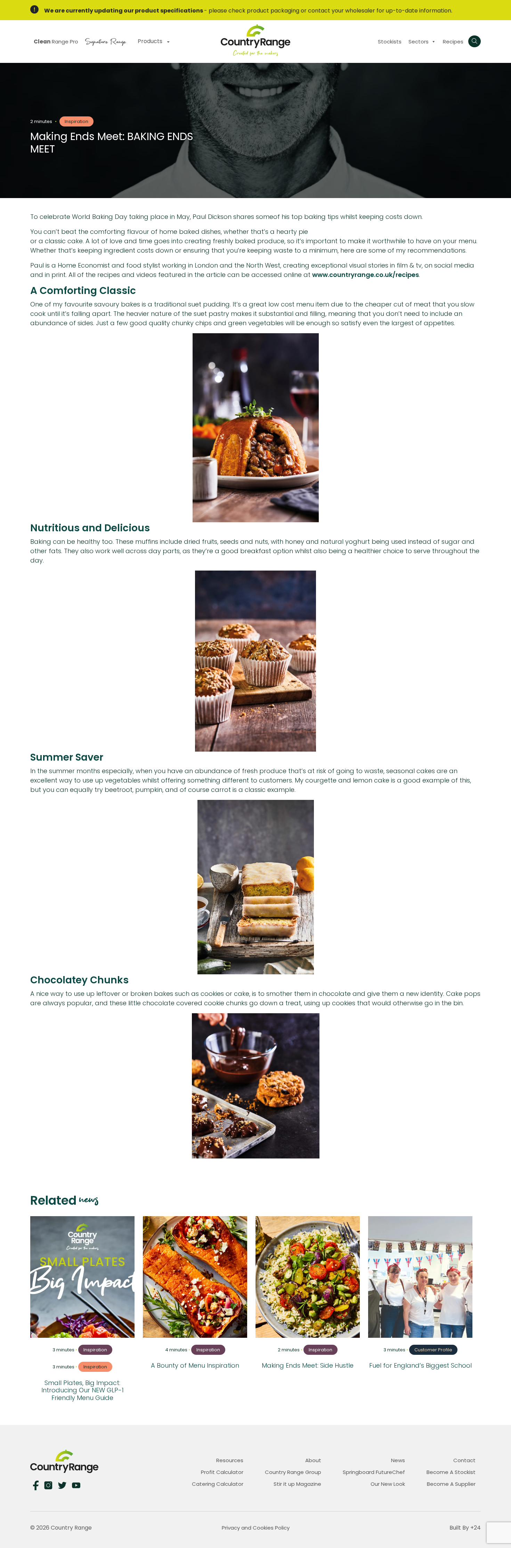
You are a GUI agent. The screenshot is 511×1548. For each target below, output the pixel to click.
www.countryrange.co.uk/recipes (365, 274)
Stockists (390, 41)
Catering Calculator (217, 1484)
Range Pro (56, 41)
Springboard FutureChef (374, 1472)
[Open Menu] (474, 41)
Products (151, 41)
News (398, 1460)
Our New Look (388, 1484)
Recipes (453, 41)
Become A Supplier (451, 1484)
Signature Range (105, 40)
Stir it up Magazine (297, 1484)
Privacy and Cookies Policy (256, 1527)
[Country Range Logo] (255, 40)
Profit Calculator (222, 1472)
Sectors (418, 41)
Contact (464, 1460)
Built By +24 (465, 1528)
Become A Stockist (451, 1472)
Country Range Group (293, 1472)
